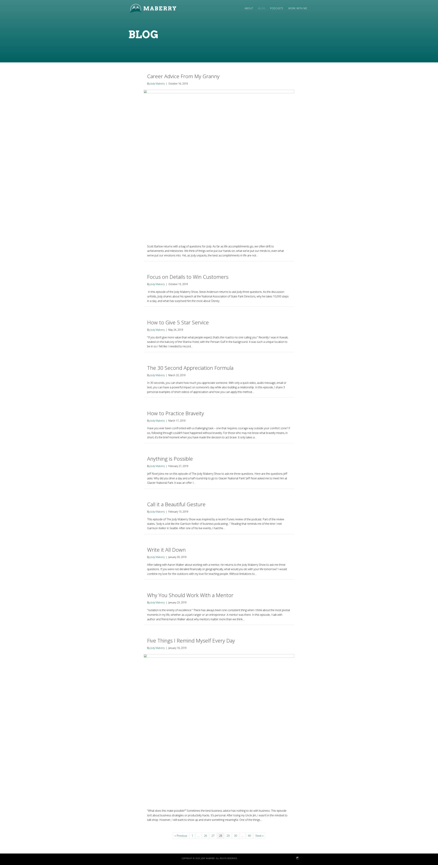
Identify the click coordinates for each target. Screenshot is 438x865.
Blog (261, 8)
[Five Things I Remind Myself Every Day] (219, 729)
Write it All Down (166, 549)
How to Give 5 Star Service (178, 322)
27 (213, 836)
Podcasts (276, 8)
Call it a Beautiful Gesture (176, 504)
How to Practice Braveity (175, 413)
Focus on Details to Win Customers (187, 276)
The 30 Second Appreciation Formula (190, 367)
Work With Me (297, 8)
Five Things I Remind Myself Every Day (191, 640)
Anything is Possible (170, 458)
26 (205, 836)
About (249, 8)
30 (235, 836)
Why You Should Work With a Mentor (190, 595)
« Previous (181, 836)
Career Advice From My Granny (183, 76)
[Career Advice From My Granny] (219, 165)
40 (249, 836)
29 (228, 836)
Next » (259, 836)
